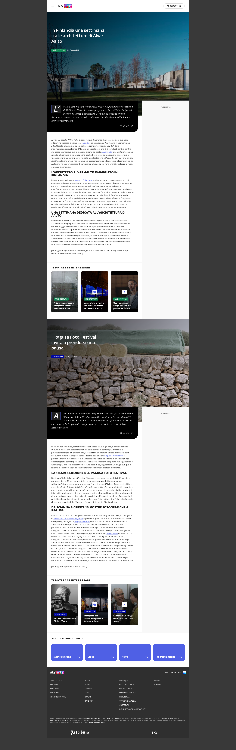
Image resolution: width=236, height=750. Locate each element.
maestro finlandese (84, 180)
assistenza (54, 720)
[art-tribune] (80, 732)
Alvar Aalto (107, 152)
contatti (64, 720)
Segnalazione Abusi (97, 723)
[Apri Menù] (54, 6)
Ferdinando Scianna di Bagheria (68, 518)
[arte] (66, 6)
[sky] (154, 732)
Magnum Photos (82, 521)
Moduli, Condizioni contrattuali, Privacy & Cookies (99, 718)
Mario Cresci (112, 533)
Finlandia (85, 143)
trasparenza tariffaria (170, 718)
